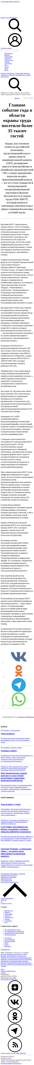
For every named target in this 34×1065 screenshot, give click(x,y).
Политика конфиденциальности (11, 1063)
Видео (7, 70)
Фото (6, 68)
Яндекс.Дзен (23, 717)
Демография (8, 56)
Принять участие (6, 903)
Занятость (8, 58)
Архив (7, 67)
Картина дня (9, 53)
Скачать (3, 973)
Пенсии (7, 62)
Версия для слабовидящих (9, 17)
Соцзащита (8, 63)
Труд (6, 65)
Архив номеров (10, 939)
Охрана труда (9, 60)
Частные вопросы (10, 935)
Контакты (8, 946)
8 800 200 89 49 (21, 1053)
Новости (7, 55)
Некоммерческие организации (14, 933)
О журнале (8, 938)
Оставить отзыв (6, 1058)
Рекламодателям (10, 941)
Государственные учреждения (14, 931)
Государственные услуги (12, 929)
